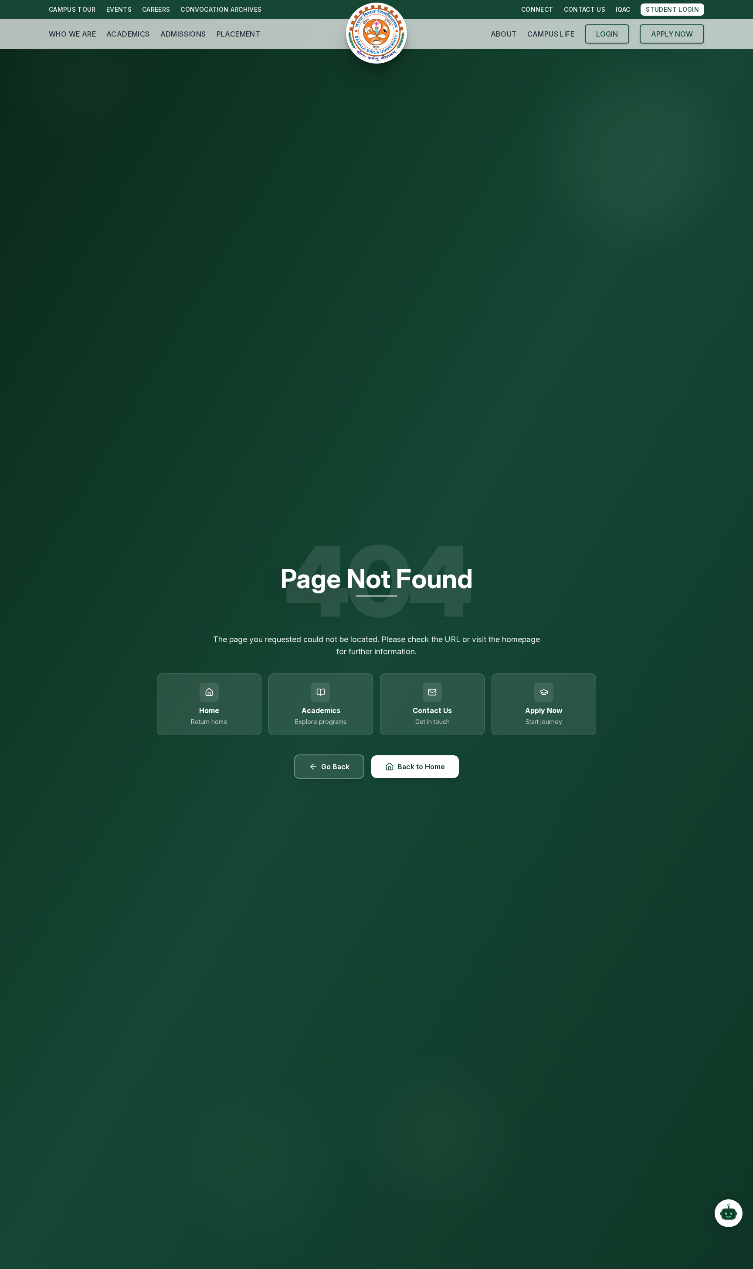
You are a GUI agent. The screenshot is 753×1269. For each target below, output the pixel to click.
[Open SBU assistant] (729, 1211)
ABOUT (504, 34)
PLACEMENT (239, 34)
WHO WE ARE (72, 34)
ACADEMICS (128, 34)
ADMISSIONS (183, 34)
